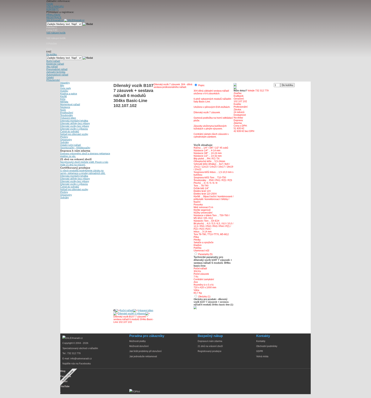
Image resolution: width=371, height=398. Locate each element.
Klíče (63, 99)
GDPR (259, 351)
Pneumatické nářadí (56, 69)
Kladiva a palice (68, 93)
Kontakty (260, 341)
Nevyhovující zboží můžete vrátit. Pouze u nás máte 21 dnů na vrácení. (84, 163)
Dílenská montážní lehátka (74, 120)
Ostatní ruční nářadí (70, 145)
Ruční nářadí (126, 310)
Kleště (63, 96)
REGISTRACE (53, 17)
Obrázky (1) (204, 296)
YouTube (65, 386)
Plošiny (64, 137)
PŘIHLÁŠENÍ (53, 15)
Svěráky (64, 142)
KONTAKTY (52, 9)
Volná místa (262, 356)
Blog (62, 371)
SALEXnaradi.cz (55, 20)
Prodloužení (66, 112)
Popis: (201, 85)
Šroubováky (66, 115)
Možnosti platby (137, 341)
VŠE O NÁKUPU (55, 6)
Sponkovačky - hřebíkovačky (75, 147)
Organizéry (66, 139)
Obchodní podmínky (266, 346)
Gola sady (65, 88)
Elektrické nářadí (55, 64)
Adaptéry (65, 83)
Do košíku (51, 54)
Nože (63, 110)
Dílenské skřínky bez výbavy (75, 123)
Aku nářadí (52, 66)
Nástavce (65, 107)
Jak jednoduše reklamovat (143, 356)
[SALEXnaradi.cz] (72, 338)
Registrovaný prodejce (209, 351)
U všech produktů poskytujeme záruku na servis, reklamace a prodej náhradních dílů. (83, 172)
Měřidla (64, 101)
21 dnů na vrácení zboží (210, 346)
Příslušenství (53, 80)
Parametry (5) (205, 254)
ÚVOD (49, 4)
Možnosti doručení (139, 346)
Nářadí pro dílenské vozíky (74, 134)
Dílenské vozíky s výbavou (132, 313)
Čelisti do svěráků (69, 131)
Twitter (64, 381)
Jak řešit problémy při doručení (145, 351)
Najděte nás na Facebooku (76, 363)
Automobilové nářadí (57, 74)
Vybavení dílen (145, 310)
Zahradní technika (55, 72)
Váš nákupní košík (56, 32)
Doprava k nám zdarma (210, 341)
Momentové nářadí (70, 104)
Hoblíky (64, 91)
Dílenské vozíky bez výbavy (74, 126)
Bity (62, 85)
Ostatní (50, 77)
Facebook (65, 376)
